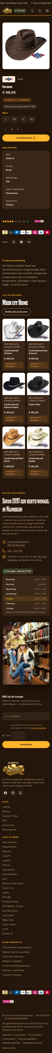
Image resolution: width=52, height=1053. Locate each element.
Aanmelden (26, 744)
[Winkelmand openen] (40, 11)
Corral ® (6, 856)
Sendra (5, 892)
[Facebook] (21, 242)
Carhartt (6, 860)
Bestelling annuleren (32, 1043)
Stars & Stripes (9, 842)
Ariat (4, 879)
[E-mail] (29, 242)
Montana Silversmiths (12, 883)
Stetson (6, 865)
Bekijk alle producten (16, 312)
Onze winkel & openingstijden (16, 947)
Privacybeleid (35, 1035)
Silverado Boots (10, 911)
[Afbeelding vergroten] (44, 64)
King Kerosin (8, 869)
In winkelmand (24, 138)
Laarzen (6, 807)
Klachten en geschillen (13, 970)
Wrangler (6, 897)
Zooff (5, 929)
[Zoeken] (32, 11)
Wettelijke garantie (11, 1043)
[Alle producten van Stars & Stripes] (8, 79)
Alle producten (9, 829)
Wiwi (13, 1048)
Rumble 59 (7, 933)
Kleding (6, 811)
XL (31, 119)
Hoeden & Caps (10, 816)
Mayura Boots (9, 847)
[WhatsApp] (14, 242)
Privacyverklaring (38, 728)
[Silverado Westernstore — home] (7, 11)
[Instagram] (13, 793)
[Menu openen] (47, 11)
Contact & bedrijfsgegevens (16, 965)
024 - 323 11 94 (15, 550)
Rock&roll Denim (10, 901)
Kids (4, 820)
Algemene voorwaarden (13, 1035)
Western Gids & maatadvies (16, 952)
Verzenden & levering (12, 956)
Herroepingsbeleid (27, 1039)
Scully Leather (9, 924)
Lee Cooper (8, 915)
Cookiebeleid (8, 1039)
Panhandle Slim (9, 874)
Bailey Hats (7, 920)
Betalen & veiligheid (12, 961)
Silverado (6, 851)
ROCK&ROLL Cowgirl (12, 906)
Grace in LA (8, 888)
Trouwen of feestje (11, 975)
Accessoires (8, 825)
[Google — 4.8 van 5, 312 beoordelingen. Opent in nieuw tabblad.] (24, 221)
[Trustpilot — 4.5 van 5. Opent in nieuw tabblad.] (28, 221)
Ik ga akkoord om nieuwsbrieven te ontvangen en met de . (28, 726)
